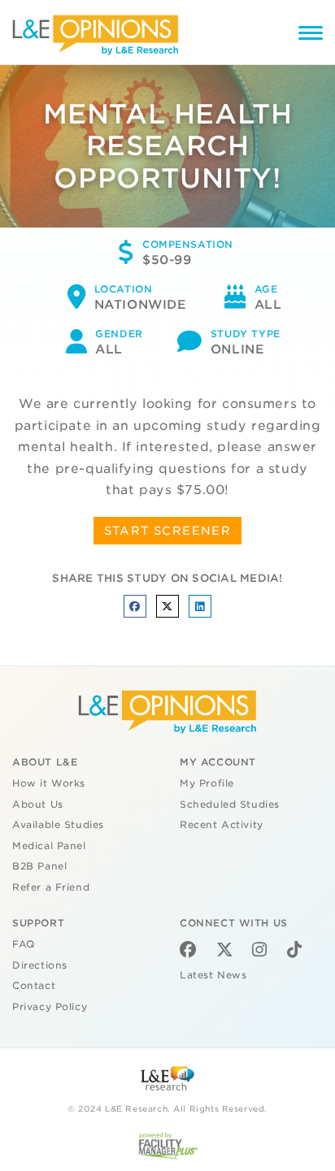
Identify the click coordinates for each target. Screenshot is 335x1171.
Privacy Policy (49, 1007)
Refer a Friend (50, 887)
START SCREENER (168, 530)
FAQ (23, 944)
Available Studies (58, 825)
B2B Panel (39, 866)
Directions (39, 965)
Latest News (213, 975)
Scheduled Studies (230, 804)
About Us (37, 804)
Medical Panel (49, 846)
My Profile (207, 783)
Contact (33, 985)
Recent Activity (221, 825)
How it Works (48, 783)
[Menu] (310, 35)
